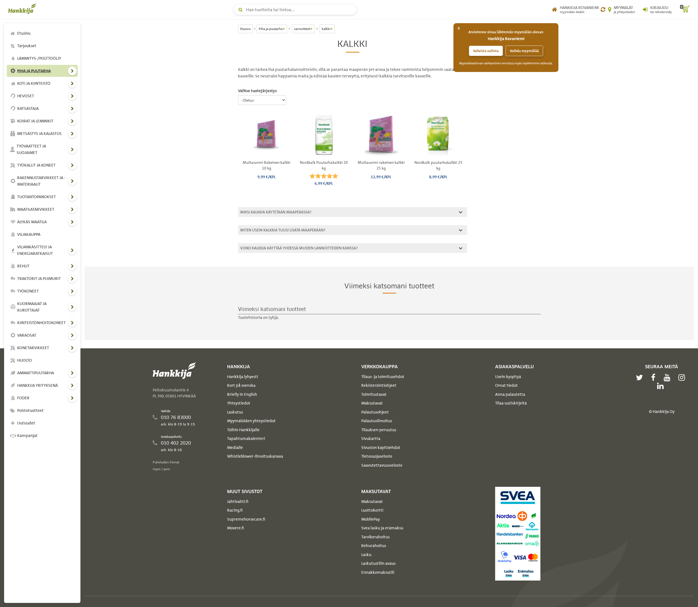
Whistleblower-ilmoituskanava (255, 456)
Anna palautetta (510, 394)
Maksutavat (372, 403)
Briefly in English (242, 394)
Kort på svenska (241, 385)
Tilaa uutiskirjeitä (511, 403)
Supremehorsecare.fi (246, 519)
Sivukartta (370, 438)
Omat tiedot (506, 385)
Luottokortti (372, 510)
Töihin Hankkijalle (243, 430)
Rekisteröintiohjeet (378, 385)
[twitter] (641, 377)
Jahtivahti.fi (237, 501)
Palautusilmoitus (376, 421)
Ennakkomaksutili (377, 572)
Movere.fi (235, 528)
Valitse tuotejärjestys (257, 90)
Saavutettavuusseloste (381, 465)
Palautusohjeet (375, 412)
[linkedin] (661, 386)
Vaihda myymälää (524, 51)
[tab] (352, 212)
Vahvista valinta (486, 51)
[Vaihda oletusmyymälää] (603, 9)
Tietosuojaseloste (376, 456)
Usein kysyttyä (508, 376)
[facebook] (654, 377)
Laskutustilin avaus (378, 563)
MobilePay (370, 519)
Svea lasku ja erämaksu (382, 528)
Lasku (366, 554)
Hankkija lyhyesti (242, 376)
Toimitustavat (374, 394)
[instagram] (683, 377)
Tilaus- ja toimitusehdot (382, 376)
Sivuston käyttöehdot (380, 447)
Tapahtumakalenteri (246, 438)
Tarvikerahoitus (375, 537)
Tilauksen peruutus (378, 430)
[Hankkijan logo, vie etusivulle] (23, 8)
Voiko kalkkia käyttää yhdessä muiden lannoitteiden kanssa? (298, 247)
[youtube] (668, 377)
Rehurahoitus (373, 545)
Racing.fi (235, 510)
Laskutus (235, 412)
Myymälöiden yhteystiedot (251, 421)
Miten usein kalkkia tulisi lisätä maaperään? (282, 229)
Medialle (235, 447)
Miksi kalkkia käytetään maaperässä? (275, 212)
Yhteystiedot (238, 403)
